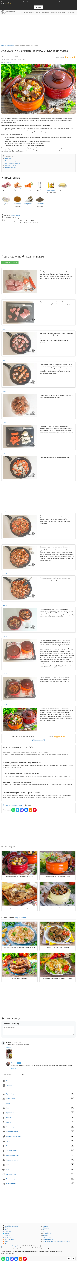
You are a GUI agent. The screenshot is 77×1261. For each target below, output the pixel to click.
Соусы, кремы (39, 1113)
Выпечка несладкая (39, 1131)
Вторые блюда (10, 45)
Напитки (39, 1117)
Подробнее (8, 3)
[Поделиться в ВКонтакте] (26, 810)
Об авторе (24, 12)
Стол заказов (10, 1081)
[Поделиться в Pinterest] (35, 810)
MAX (6, 1230)
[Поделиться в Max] (22, 810)
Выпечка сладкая (39, 1127)
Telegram (7, 1228)
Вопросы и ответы (10, 165)
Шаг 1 (4, 267)
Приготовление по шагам (12, 163)
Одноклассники (9, 1239)
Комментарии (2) (39, 740)
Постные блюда (39, 1179)
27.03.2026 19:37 (17, 1042)
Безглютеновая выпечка (39, 1136)
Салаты (39, 1108)
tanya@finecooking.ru (11, 1226)
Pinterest (7, 1235)
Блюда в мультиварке (39, 1155)
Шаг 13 (5, 673)
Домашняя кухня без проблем (10, 1246)
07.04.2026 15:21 (26, 1063)
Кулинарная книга (55, 12)
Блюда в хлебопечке (39, 1160)
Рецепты (37, 12)
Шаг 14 (5, 704)
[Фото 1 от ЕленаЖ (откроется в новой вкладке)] (9, 1054)
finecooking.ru (11, 11)
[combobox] (12, 1074)
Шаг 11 (5, 605)
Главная (3, 45)
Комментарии (9, 170)
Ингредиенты (45, 12)
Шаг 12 (5, 636)
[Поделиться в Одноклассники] (30, 810)
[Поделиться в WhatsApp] (13, 810)
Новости (31, 12)
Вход (63, 12)
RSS (6, 1243)
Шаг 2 (4, 298)
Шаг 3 (4, 329)
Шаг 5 (4, 391)
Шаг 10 (5, 574)
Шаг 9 (4, 543)
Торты (39, 1141)
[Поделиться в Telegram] (17, 810)
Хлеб (39, 1165)
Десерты (39, 1122)
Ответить (9, 1047)
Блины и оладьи (39, 1174)
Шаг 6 (4, 422)
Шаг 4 (4, 360)
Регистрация (70, 12)
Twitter (7, 1234)
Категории (9, 1085)
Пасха (39, 1146)
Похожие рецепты (10, 167)
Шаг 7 (4, 453)
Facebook (8, 1232)
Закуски (39, 1103)
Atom (6, 1241)
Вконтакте (8, 1237)
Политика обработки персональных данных (56, 1241)
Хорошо (38, 7)
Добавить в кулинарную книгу (14, 805)
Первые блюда (39, 1094)
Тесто (39, 1169)
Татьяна (8, 62)
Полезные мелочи (39, 1183)
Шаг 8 (4, 512)
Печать (29, 805)
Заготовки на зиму (39, 1150)
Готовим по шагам (10, 262)
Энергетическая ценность (13, 161)
